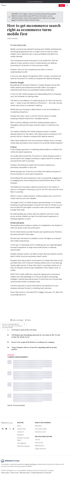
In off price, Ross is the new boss (24, 330)
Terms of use (14, 472)
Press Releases (21, 443)
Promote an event (40, 432)
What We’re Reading (23, 446)
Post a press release (19, 405)
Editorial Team (21, 429)
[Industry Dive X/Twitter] (10, 429)
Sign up (62, 5)
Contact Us (20, 432)
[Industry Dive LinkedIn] (2, 429)
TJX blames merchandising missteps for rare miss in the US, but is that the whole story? (36, 336)
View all (9, 405)
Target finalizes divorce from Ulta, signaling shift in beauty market (34, 348)
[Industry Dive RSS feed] (13, 429)
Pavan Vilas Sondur (19, 45)
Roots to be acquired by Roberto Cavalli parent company (33, 342)
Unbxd (41, 292)
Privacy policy (5, 472)
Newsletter (20, 435)
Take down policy (24, 472)
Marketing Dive (39, 445)
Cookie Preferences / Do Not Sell (41, 472)
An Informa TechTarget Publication (35, 1)
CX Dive (37, 439)
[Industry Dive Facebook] (6, 429)
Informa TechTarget (30, 464)
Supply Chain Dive (40, 448)
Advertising (38, 426)
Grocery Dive (39, 442)
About (19, 426)
